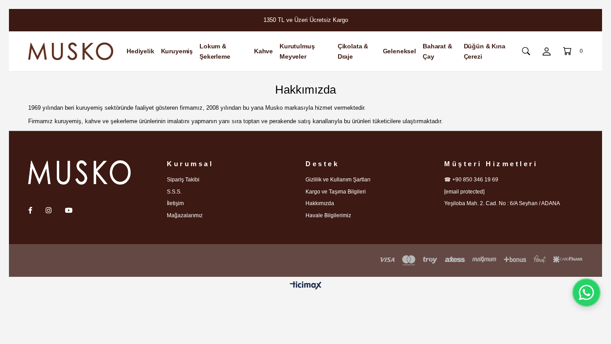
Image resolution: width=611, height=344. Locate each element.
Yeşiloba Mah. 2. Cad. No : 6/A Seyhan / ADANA (502, 203)
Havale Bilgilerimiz (328, 215)
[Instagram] (48, 210)
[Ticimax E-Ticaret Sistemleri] (306, 286)
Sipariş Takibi (183, 179)
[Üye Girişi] (547, 51)
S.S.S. (174, 192)
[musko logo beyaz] (88, 172)
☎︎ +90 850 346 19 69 (471, 179)
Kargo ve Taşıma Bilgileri (336, 192)
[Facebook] (30, 210)
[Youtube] (68, 210)
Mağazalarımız (185, 215)
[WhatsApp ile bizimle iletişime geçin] (586, 292)
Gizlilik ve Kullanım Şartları (338, 179)
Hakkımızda (320, 203)
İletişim (175, 203)
